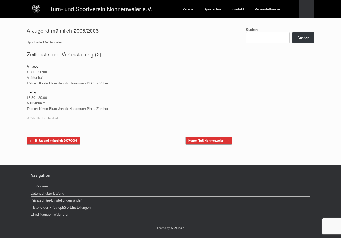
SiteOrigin (177, 227)
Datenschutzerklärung (47, 193)
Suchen (252, 29)
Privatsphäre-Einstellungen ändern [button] (57, 200)
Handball (52, 118)
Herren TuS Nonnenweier (208, 140)
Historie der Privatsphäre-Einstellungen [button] (61, 207)
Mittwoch (33, 66)
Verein (187, 8)
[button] (306, 9)
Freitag (32, 92)
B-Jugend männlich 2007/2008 (53, 140)
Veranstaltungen (268, 8)
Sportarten (212, 8)
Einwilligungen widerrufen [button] (50, 214)
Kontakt (238, 8)
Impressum (39, 185)
